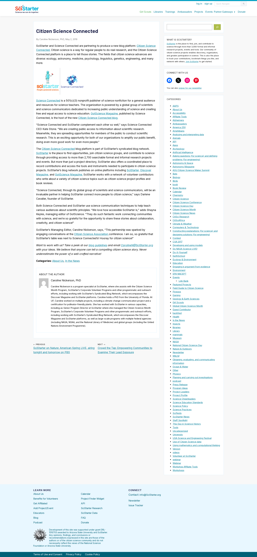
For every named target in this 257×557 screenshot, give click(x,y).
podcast (177, 381)
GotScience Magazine (104, 113)
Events (176, 277)
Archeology (178, 148)
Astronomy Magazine (183, 166)
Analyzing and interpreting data (188, 134)
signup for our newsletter (190, 88)
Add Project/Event (43, 508)
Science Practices (182, 409)
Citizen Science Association (91, 234)
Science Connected (48, 100)
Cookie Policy (92, 554)
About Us (58, 260)
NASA (176, 341)
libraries (177, 327)
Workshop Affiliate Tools (185, 466)
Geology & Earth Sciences (186, 298)
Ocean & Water (180, 366)
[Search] (217, 27)
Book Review (179, 188)
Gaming (176, 295)
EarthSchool (179, 256)
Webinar (177, 463)
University (178, 434)
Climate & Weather (182, 223)
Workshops (178, 470)
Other (175, 370)
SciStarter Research (91, 508)
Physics (177, 373)
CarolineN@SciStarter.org (137, 245)
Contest (177, 238)
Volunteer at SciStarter (184, 456)
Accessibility (179, 113)
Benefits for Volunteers (45, 498)
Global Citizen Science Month (188, 306)
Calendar (177, 191)
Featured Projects (182, 284)
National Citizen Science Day (187, 345)
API (174, 141)
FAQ (83, 518)
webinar (177, 459)
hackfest (177, 313)
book (175, 184)
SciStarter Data (89, 513)
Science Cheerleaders (184, 398)
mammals (177, 334)
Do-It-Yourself (180, 252)
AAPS (176, 105)
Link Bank (183, 281)
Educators (38, 513)
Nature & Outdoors (182, 348)
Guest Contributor (182, 309)
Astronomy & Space (183, 163)
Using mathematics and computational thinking (196, 445)
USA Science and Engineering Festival (192, 438)
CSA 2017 (177, 241)
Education (178, 263)
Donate (85, 522)
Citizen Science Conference (187, 202)
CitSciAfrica (179, 220)
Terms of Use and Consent (47, 554)
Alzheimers (178, 120)
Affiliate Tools (180, 116)
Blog (35, 518)
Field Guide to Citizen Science (188, 288)
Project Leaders (181, 391)
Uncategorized (180, 431)
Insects (176, 323)
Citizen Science (181, 198)
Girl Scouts (178, 302)
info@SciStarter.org (150, 494)
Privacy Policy (73, 554)
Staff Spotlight (180, 420)
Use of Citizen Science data (187, 441)
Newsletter (178, 352)
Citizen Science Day (183, 206)
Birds (175, 181)
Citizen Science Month (184, 209)
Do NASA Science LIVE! (185, 248)
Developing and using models (188, 245)
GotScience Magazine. (69, 174)
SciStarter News (181, 416)
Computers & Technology (186, 227)
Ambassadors (180, 123)
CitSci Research (181, 216)
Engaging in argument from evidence (191, 266)
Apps (175, 145)
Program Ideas (180, 388)
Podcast (37, 522)
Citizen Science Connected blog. (98, 117)
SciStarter (42, 153)
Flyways (177, 291)
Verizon (176, 448)
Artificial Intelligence (183, 152)
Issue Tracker (135, 505)
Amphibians (178, 131)
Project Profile (180, 395)
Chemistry (178, 195)
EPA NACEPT (179, 273)
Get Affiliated (40, 503)
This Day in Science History (187, 423)
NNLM (176, 356)
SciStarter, (133, 170)
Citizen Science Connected (58, 148)
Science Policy (180, 406)
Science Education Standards (188, 402)
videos (176, 452)
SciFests (177, 413)
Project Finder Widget (92, 498)
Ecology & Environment (184, 259)
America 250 (179, 127)
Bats (175, 173)
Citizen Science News (184, 213)
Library (176, 331)
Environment (179, 270)
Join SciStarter (192, 61)
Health (176, 316)
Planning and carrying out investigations (193, 377)
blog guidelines (98, 245)
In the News (72, 260)
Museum (177, 338)
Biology (176, 177)
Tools (175, 427)
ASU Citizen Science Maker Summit (191, 170)
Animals (177, 138)
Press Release (180, 384)
